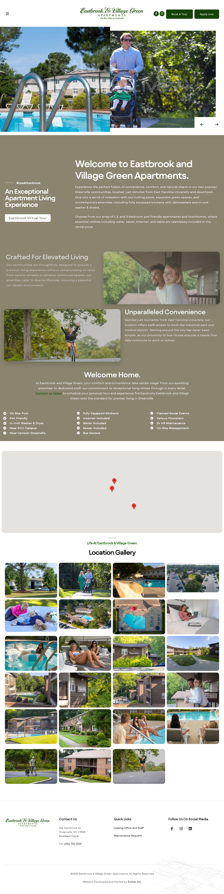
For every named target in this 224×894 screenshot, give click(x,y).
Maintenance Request (128, 835)
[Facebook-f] (156, 13)
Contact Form (69, 836)
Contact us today (49, 393)
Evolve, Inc (134, 881)
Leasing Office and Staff (129, 827)
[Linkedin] (190, 828)
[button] (39, 14)
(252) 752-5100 (73, 843)
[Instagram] (162, 13)
